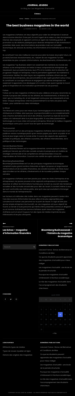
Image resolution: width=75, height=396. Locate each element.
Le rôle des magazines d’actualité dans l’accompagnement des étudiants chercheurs (55, 285)
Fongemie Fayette (31, 29)
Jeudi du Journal (26, 392)
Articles (27, 19)
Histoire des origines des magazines (17, 355)
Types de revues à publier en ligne (17, 351)
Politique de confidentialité (57, 392)
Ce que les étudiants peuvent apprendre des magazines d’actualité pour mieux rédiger (55, 260)
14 (60, 314)
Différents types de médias (14, 347)
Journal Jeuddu (37, 5)
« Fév (55, 333)
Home (21, 19)
